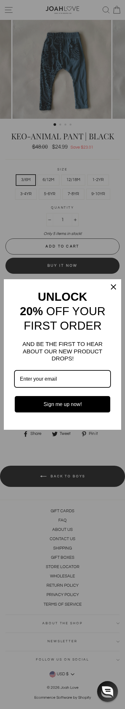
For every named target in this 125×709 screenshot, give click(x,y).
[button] (107, 691)
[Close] (113, 287)
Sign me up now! (63, 404)
